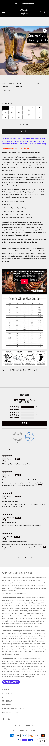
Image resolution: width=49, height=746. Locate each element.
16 (39, 117)
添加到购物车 (24, 124)
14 (25, 117)
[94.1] (17, 436)
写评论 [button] (24, 423)
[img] (7, 456)
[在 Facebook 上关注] (3, 719)
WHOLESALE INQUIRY (9, 693)
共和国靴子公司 (7, 701)
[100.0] (29, 436)
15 (32, 117)
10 (19, 112)
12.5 (12, 117)
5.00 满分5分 (30, 400)
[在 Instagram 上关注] (9, 719)
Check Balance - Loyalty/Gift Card (13, 708)
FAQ (3, 697)
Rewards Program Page (10, 712)
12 (5, 117)
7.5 (25, 108)
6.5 (12, 108)
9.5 (12, 112)
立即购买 (24, 131)
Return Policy (6, 705)
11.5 (39, 112)
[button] (14, 407)
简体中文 (28, 725)
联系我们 (5, 690)
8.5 (39, 108)
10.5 (25, 112)
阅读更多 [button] (39, 485)
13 (19, 117)
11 (32, 112)
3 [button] (25, 557)
